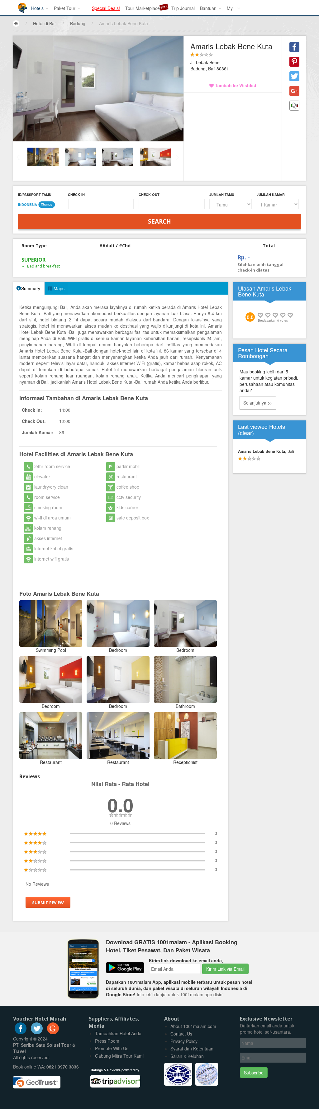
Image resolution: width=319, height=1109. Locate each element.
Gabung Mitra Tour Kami (119, 1056)
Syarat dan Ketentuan (191, 1048)
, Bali (266, 451)
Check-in (76, 194)
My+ (231, 8)
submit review (48, 902)
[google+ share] (294, 91)
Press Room (107, 1041)
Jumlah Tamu (221, 194)
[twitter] (37, 1032)
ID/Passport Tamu (34, 194)
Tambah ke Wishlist (235, 85)
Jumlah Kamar (271, 194)
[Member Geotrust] (36, 1080)
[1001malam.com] (18, 5)
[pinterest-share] (294, 62)
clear (246, 433)
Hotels (38, 8)
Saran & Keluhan (187, 1056)
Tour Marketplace (142, 8)
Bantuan (209, 8)
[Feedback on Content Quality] (294, 106)
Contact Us (181, 1034)
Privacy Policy (184, 1041)
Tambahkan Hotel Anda (118, 1033)
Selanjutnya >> (258, 403)
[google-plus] (53, 1032)
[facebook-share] (294, 47)
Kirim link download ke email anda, (186, 960)
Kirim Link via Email (225, 969)
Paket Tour (65, 8)
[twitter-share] (294, 76)
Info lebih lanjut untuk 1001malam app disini (180, 994)
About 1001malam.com (193, 1026)
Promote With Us (111, 1048)
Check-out (149, 194)
